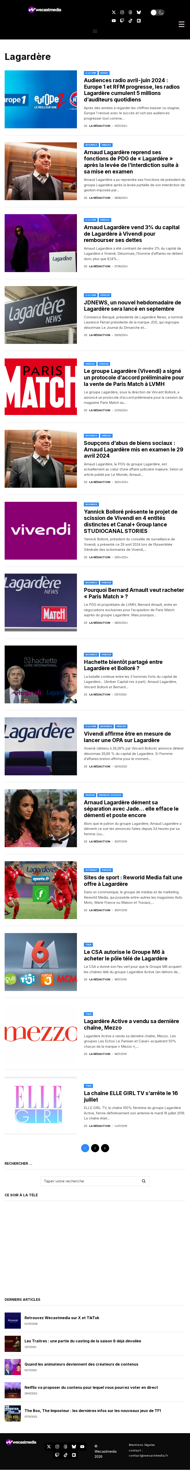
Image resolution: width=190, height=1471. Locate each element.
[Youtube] (114, 20)
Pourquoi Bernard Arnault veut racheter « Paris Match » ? (134, 593)
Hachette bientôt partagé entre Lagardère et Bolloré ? (123, 665)
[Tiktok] (130, 20)
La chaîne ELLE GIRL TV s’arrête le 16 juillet (131, 1096)
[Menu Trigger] (181, 24)
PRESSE (105, 295)
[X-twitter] (114, 12)
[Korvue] (139, 20)
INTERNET (92, 870)
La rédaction (99, 125)
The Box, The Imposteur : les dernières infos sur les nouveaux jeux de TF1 (93, 1410)
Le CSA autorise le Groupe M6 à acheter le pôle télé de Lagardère (126, 955)
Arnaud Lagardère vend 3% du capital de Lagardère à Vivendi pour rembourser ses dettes (132, 233)
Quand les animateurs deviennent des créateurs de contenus (81, 1364)
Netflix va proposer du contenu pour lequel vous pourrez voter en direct (91, 1387)
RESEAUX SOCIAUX (110, 795)
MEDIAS (106, 145)
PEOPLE (90, 795)
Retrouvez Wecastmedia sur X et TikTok (62, 1317)
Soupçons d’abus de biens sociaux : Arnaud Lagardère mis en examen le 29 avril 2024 (133, 449)
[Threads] (130, 12)
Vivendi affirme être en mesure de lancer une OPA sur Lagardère (127, 737)
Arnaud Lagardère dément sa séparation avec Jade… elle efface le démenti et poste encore (131, 809)
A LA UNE (91, 73)
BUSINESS (91, 145)
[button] (158, 12)
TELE (88, 944)
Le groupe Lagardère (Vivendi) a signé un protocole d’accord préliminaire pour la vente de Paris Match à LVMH (134, 377)
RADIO (104, 73)
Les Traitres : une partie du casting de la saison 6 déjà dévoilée (83, 1341)
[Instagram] (122, 12)
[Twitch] (122, 20)
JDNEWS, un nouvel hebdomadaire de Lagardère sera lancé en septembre (132, 305)
